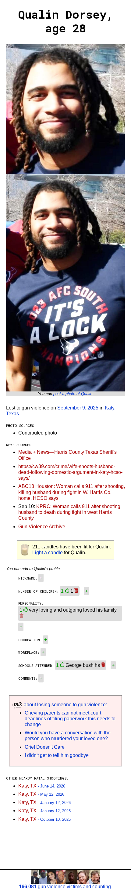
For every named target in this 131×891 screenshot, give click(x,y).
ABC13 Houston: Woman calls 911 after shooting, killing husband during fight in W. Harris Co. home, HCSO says (71, 492)
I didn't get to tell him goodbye (57, 755)
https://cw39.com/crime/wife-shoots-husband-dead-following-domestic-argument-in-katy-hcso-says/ (70, 472)
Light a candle (47, 552)
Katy (109, 407)
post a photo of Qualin (72, 393)
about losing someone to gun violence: (65, 704)
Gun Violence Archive (41, 526)
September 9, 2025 (77, 407)
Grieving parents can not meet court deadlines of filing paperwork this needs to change (70, 718)
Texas (12, 413)
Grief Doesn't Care (45, 747)
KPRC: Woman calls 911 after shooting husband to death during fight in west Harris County (69, 512)
